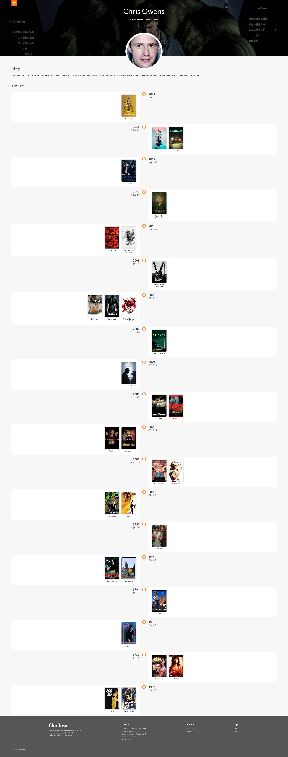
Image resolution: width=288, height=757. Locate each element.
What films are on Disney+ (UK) (134, 734)
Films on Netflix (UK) (130, 731)
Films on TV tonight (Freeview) (134, 728)
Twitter (189, 731)
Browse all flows (128, 739)
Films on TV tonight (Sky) (131, 737)
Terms (235, 728)
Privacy (236, 731)
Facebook (190, 728)
